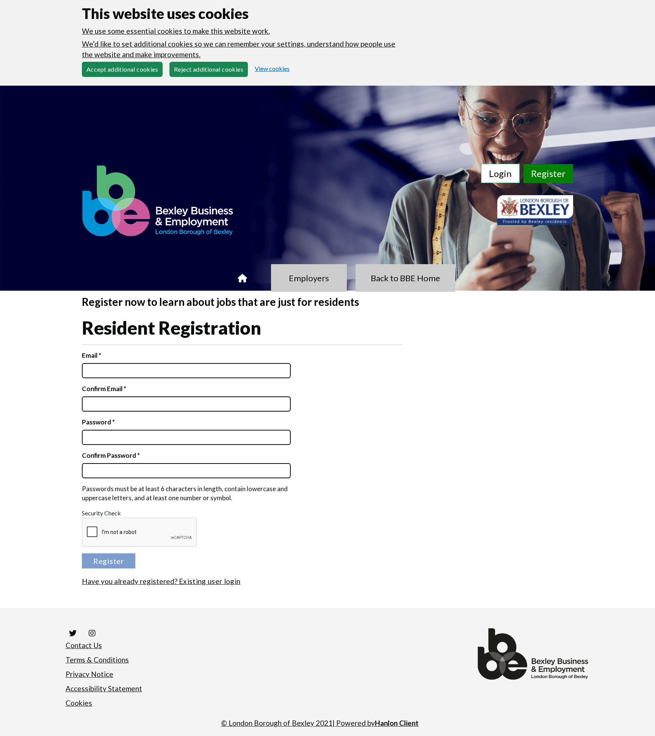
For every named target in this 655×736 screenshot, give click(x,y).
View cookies (272, 68)
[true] (242, 278)
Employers (309, 278)
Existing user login (209, 581)
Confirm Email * (104, 389)
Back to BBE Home (405, 278)
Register (548, 173)
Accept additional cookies (122, 69)
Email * (91, 355)
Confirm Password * (111, 455)
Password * (98, 422)
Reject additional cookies (208, 69)
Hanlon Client (396, 723)
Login (500, 173)
